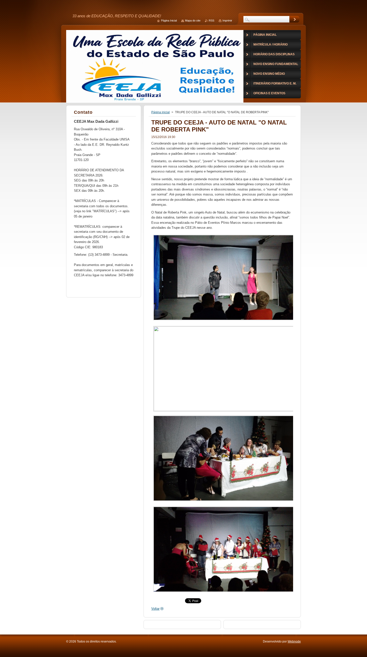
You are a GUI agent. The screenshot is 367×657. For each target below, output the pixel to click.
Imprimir (227, 20)
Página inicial (160, 112)
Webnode (294, 641)
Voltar (155, 608)
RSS (211, 20)
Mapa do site (192, 20)
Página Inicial (169, 20)
